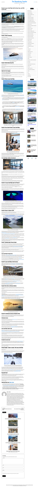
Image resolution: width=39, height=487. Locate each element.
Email (3, 467)
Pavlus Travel (11, 382)
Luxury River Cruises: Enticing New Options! (13, 427)
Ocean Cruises (28, 54)
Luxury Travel (28, 50)
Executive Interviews (29, 39)
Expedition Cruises (29, 40)
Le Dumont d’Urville (17, 106)
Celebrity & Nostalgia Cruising (30, 14)
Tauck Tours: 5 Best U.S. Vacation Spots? (31, 106)
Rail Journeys (28, 61)
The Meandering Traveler (19, 1)
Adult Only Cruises (29, 10)
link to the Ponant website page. (14, 326)
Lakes (28, 47)
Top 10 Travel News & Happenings (31, 69)
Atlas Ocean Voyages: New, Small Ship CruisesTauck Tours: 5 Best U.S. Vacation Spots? (32, 114)
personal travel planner (21, 259)
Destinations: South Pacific (30, 36)
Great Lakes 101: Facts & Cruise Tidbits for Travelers (31, 123)
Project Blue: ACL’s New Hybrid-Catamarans (31, 88)
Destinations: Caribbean (30, 28)
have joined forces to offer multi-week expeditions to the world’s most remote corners (10, 331)
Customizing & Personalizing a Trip (31, 21)
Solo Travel (28, 66)
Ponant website (11, 369)
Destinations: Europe (29, 29)
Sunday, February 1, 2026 (15, 443)
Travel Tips (28, 73)
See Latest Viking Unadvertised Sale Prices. (32, 97)
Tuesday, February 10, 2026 (15, 428)
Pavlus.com (25, 485)
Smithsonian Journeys (4, 232)
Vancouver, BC (17, 214)
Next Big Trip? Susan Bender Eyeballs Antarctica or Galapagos (7, 409)
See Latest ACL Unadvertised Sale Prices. (32, 89)
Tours (28, 72)
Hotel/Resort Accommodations (30, 43)
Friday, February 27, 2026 (15, 419)
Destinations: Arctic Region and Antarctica (31, 25)
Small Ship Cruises (29, 65)
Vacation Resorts (29, 76)
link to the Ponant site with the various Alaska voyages (9, 233)
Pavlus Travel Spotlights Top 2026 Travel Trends (13, 434)
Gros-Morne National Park (17, 283)
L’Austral (13, 102)
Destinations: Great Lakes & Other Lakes (31, 32)
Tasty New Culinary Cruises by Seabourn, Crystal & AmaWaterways (13, 418)
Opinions (28, 58)
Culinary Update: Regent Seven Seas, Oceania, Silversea (13, 451)
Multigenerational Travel (30, 51)
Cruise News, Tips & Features (30, 17)
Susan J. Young (10, 419)
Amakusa (20, 257)
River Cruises (28, 62)
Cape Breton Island (7, 283)
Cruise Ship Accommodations (30, 18)
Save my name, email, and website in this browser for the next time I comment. (10, 473)
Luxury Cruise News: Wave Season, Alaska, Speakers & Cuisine (13, 442)
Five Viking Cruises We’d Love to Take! (31, 96)
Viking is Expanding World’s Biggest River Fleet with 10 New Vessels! (19, 409)
